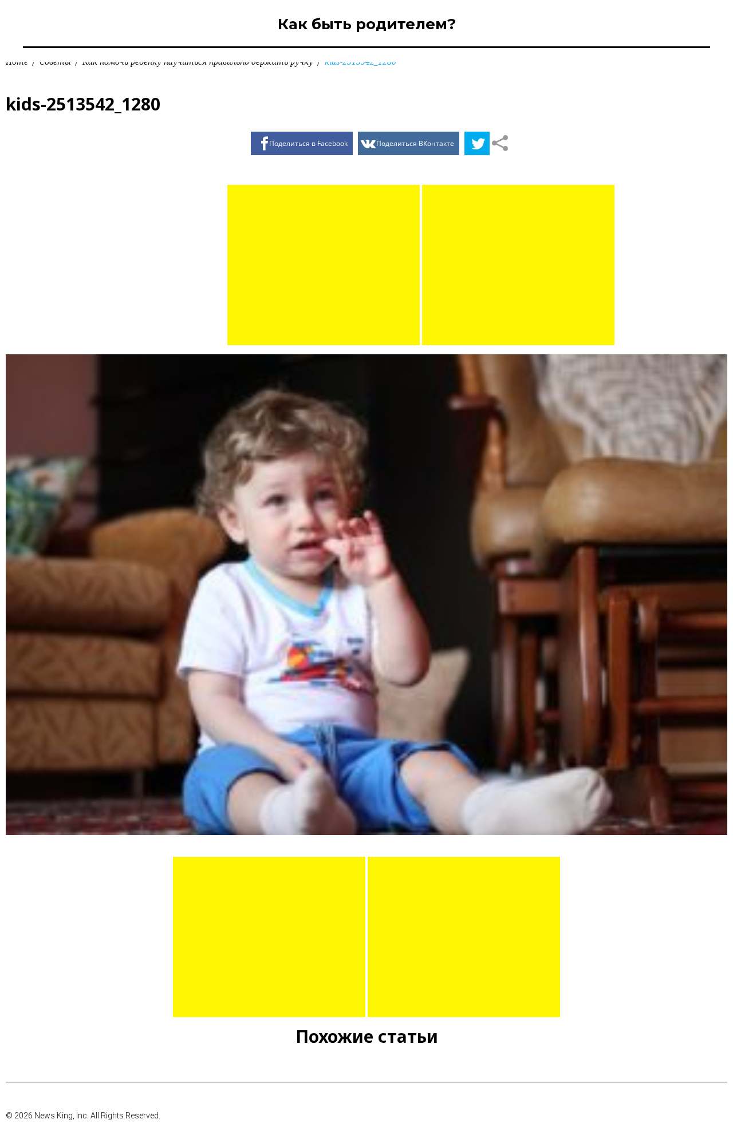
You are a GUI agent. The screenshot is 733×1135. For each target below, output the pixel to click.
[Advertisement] (323, 265)
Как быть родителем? (367, 24)
